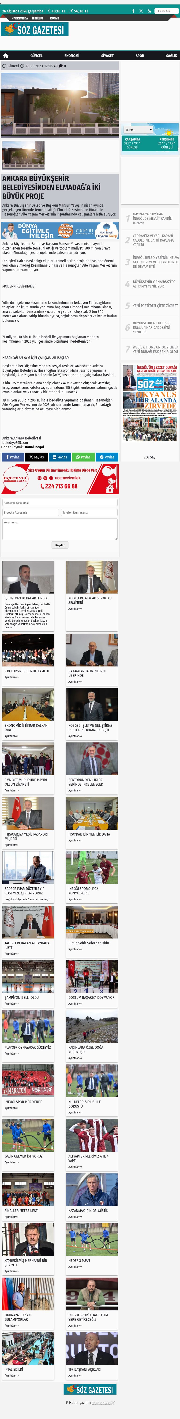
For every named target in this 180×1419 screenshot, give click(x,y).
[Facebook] (133, 11)
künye (54, 18)
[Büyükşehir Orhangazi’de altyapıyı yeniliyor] (150, 284)
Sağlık (171, 55)
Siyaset (107, 55)
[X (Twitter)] (141, 11)
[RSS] (149, 11)
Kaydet (60, 545)
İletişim (37, 18)
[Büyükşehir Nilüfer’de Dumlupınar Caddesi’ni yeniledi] (150, 327)
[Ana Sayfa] (5, 55)
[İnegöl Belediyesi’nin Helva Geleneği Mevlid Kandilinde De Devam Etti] (150, 262)
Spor (140, 55)
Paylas (14, 457)
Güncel (36, 55)
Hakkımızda (20, 18)
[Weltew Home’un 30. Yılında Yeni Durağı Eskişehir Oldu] (150, 349)
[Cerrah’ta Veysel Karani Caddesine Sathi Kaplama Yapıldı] (150, 240)
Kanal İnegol (34, 447)
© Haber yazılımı (78, 1402)
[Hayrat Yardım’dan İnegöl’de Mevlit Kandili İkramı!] (150, 218)
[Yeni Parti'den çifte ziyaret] (150, 306)
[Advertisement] (150, 180)
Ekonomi (71, 55)
